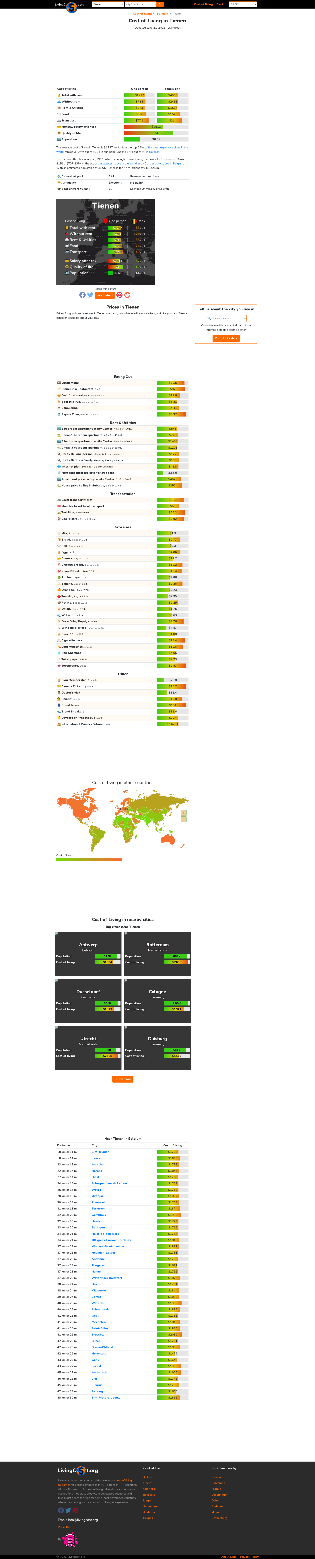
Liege (147, 1501)
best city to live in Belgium (166, 164)
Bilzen (96, 1341)
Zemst (96, 1297)
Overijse (98, 1196)
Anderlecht (100, 1372)
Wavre (96, 1190)
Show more (123, 1079)
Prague (216, 1489)
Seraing (97, 1391)
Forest (96, 1366)
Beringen (98, 1228)
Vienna (216, 1477)
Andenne (98, 1259)
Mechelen (99, 1322)
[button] (82, 295)
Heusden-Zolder (103, 1253)
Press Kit (64, 1527)
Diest (95, 1177)
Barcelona (218, 1483)
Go (160, 4)
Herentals (99, 1354)
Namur (96, 1272)
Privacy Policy (249, 1557)
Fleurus (97, 1385)
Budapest (217, 1506)
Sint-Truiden (100, 1152)
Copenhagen (219, 1495)
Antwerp (149, 1477)
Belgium (154, 152)
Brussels (98, 1335)
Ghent (147, 1483)
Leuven (97, 1158)
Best (219, 4)
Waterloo (98, 1303)
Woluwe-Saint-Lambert (109, 1246)
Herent (97, 1171)
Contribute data (226, 338)
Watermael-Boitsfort (107, 1278)
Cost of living (203, 4)
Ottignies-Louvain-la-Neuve (112, 1240)
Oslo (214, 1501)
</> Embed (104, 295)
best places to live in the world (117, 164)
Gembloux (99, 1215)
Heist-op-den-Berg (105, 1234)
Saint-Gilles (100, 1328)
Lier (94, 1379)
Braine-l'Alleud (102, 1347)
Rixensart (99, 1202)
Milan (215, 1512)
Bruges (148, 1518)
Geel (95, 1316)
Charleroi (149, 1489)
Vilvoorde (99, 1291)
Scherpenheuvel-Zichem (109, 1183)
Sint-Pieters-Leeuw (106, 1398)
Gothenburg (219, 1518)
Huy (94, 1284)
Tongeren (99, 1265)
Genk (95, 1360)
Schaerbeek (100, 1309)
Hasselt (97, 1221)
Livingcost (174, 28)
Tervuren (98, 1209)
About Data (229, 1557)
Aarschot (98, 1165)
